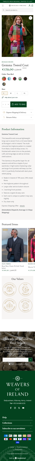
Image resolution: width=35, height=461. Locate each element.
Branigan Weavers (7, 62)
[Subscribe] (30, 360)
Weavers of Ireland (22, 454)
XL (26, 93)
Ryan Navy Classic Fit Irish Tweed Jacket (13, 267)
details (22, 206)
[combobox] (17, 10)
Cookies (12, 447)
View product (24, 259)
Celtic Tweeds (6, 264)
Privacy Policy (18, 449)
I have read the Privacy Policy (19, 364)
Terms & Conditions (22, 447)
